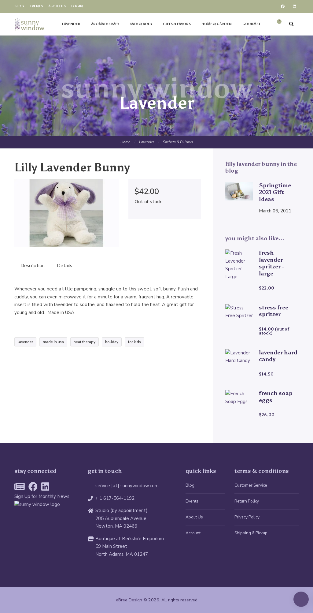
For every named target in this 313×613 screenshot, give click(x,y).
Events (36, 6)
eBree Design (129, 600)
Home (125, 142)
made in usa (53, 341)
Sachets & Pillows (178, 142)
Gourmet (251, 24)
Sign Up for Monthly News (41, 496)
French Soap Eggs (276, 397)
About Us (57, 6)
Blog (19, 6)
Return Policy (246, 501)
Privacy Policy (247, 517)
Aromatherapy (105, 24)
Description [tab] (32, 266)
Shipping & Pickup (250, 533)
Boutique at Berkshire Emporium (129, 539)
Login (77, 6)
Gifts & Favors (177, 24)
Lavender (71, 24)
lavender (25, 341)
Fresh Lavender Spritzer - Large (271, 263)
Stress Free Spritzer (273, 311)
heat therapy (84, 341)
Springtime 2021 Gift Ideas (275, 192)
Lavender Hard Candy (278, 356)
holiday (111, 341)
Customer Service (250, 485)
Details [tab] (64, 266)
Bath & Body (141, 24)
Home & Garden (216, 24)
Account (193, 533)
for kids (134, 341)
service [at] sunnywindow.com (127, 486)
